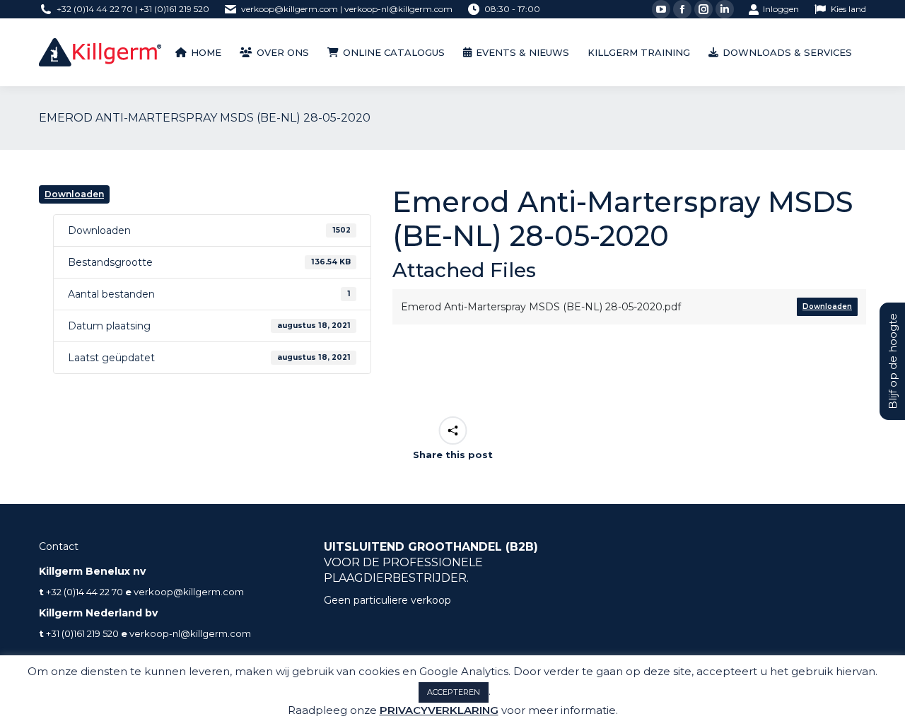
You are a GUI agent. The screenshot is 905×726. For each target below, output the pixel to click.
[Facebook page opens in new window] (682, 9)
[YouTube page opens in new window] (661, 9)
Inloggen (781, 9)
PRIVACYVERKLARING (439, 710)
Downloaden (74, 194)
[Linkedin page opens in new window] (725, 9)
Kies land (848, 9)
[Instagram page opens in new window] (703, 9)
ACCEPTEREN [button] (453, 692)
